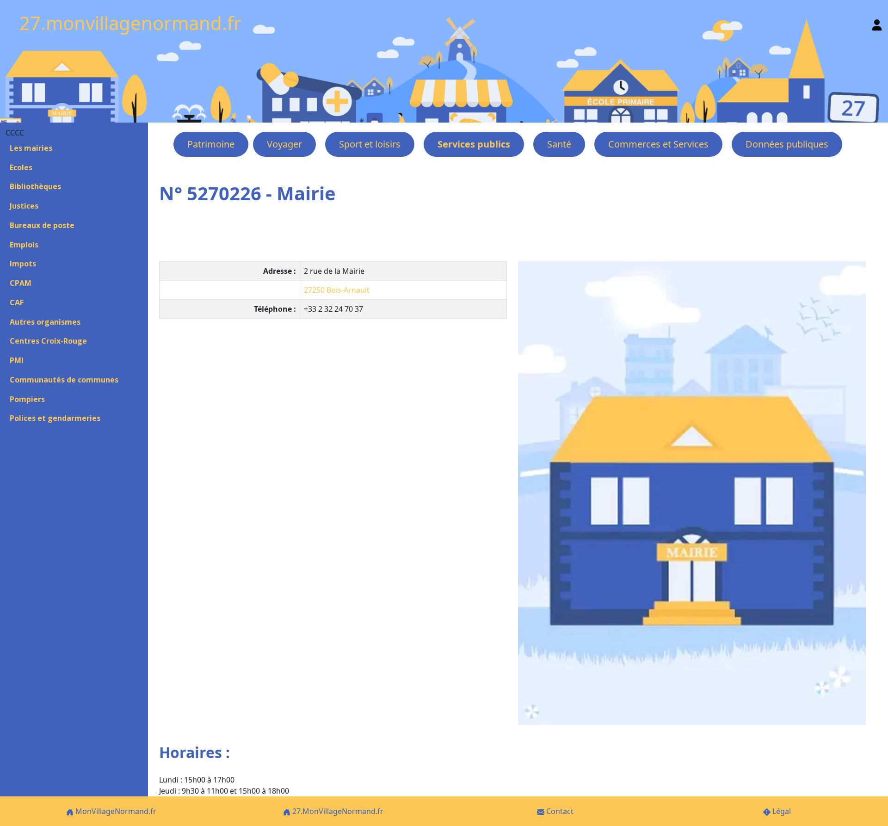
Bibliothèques (35, 186)
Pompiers (27, 399)
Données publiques (787, 144)
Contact (559, 811)
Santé (559, 144)
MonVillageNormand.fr (115, 811)
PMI (17, 360)
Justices (24, 206)
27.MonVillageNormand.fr (336, 811)
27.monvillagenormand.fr (130, 23)
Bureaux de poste (42, 225)
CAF (17, 302)
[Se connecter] (876, 23)
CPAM (20, 283)
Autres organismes (45, 322)
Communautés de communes (64, 380)
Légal (781, 811)
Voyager (284, 144)
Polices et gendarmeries (55, 418)
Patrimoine (210, 144)
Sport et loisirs (370, 144)
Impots (23, 264)
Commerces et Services (658, 144)
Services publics (474, 144)
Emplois (24, 245)
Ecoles (21, 167)
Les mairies (31, 148)
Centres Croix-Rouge (48, 341)
